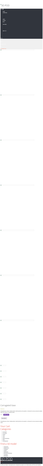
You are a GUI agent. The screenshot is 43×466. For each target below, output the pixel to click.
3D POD (6, 459)
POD (1, 461)
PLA (1, 46)
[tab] (4, 418)
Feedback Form (7, 29)
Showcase (6, 25)
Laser (4, 435)
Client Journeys (7, 26)
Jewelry (4, 434)
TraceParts (6, 454)
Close (1, 38)
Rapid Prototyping (6, 438)
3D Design (6, 15)
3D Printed (5, 431)
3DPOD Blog (7, 23)
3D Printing (5, 12)
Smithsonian (6, 451)
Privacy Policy (7, 36)
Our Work (4, 24)
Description (4, 418)
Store (1, 41)
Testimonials (7, 28)
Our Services (7, 32)
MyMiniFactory (6, 447)
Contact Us (7, 33)
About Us (4, 30)
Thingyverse (6, 446)
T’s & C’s (6, 34)
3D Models (6, 16)
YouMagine (6, 449)
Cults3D (5, 450)
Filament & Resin (8, 17)
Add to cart (6, 414)
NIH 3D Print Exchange (8, 453)
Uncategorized (5, 440)
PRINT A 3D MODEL (8, 13)
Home (1, 39)
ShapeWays (6, 455)
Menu (1, 9)
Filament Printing (3, 44)
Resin (4, 439)
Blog (4, 21)
